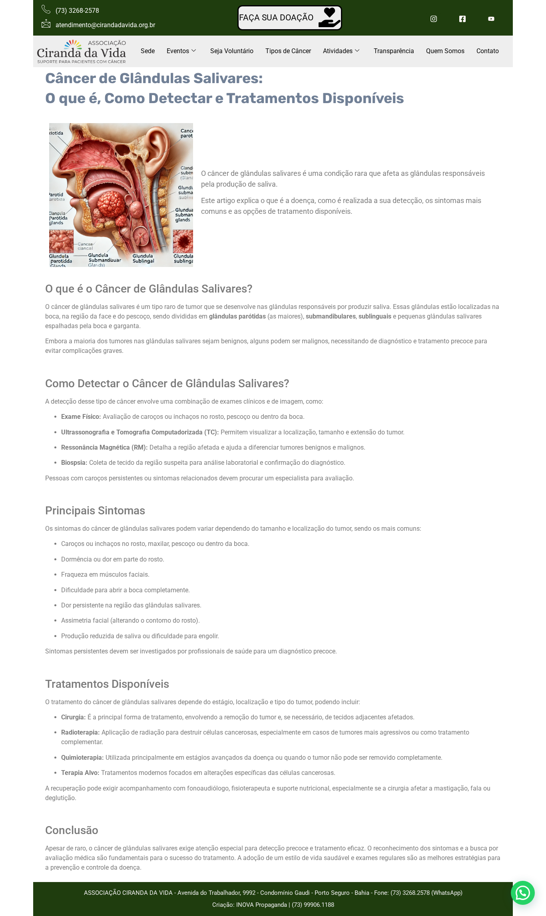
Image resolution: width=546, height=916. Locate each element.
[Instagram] (433, 18)
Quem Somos (445, 51)
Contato (487, 51)
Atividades (338, 51)
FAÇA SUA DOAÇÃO (276, 17)
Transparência (394, 51)
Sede (148, 51)
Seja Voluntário (231, 51)
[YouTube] (491, 18)
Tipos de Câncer (288, 51)
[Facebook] (462, 18)
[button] (523, 893)
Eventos (178, 51)
